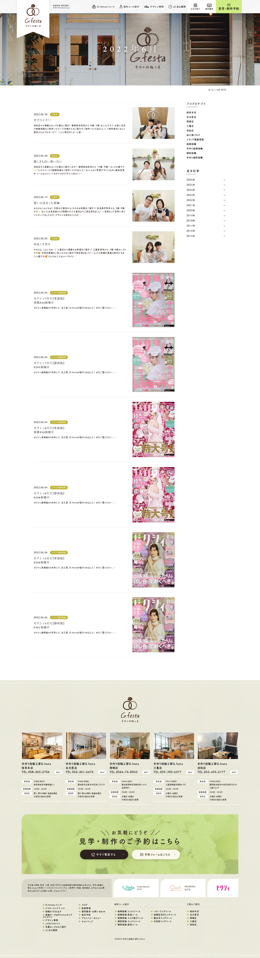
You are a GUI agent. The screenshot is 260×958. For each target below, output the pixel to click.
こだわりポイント (52, 923)
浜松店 (55, 114)
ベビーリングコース (162, 911)
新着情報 (86, 908)
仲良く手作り (42, 244)
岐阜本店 (191, 112)
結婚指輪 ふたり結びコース (130, 918)
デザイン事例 (51, 920)
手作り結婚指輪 (195, 148)
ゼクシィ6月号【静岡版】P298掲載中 (49, 495)
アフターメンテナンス (55, 908)
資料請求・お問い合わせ (93, 911)
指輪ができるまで (53, 911)
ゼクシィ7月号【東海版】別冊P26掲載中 (49, 301)
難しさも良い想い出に (48, 162)
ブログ (85, 905)
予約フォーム (157, 854)
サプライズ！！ (42, 120)
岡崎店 (190, 121)
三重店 (55, 197)
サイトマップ (87, 921)
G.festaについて (53, 905)
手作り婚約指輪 (195, 157)
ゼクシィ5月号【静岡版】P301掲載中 (49, 625)
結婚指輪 (191, 144)
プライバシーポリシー (91, 918)
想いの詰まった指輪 (47, 203)
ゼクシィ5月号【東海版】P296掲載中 (49, 560)
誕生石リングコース (163, 918)
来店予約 (86, 915)
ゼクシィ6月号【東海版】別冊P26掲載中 (49, 430)
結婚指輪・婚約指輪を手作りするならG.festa (61, 7)
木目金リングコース (163, 921)
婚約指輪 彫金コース (128, 925)
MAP (58, 772)
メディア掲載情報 (59, 293)
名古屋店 (191, 117)
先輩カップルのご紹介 (55, 927)
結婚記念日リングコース (165, 915)
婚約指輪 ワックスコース (129, 921)
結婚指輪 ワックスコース (129, 911)
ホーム (211, 90)
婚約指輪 (191, 153)
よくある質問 (179, 7)
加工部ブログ (193, 135)
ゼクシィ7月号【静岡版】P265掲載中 (49, 365)
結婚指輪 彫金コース (128, 915)
